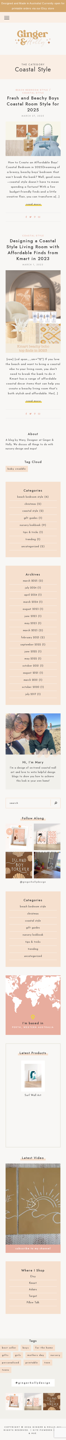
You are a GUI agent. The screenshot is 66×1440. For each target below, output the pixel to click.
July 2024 (31, 588)
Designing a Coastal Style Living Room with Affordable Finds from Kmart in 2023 (33, 250)
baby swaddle (17, 469)
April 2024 (30, 595)
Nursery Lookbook (30, 525)
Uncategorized (30, 546)
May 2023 (31, 623)
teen (47, 1363)
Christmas (30, 504)
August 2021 (30, 673)
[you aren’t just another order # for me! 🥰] (47, 865)
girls (18, 1355)
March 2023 (30, 630)
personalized (10, 1363)
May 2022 (31, 659)
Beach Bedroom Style (32, 90)
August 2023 (31, 609)
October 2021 (31, 666)
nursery (55, 1355)
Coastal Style (33, 93)
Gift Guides (31, 518)
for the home (44, 1348)
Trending (31, 539)
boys (26, 1348)
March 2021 (31, 680)
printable (32, 1363)
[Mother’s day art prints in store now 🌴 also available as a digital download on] (19, 837)
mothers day (35, 1355)
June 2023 (30, 616)
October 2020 (30, 687)
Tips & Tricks (30, 532)
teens (5, 1370)
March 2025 (30, 581)
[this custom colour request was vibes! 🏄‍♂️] (19, 865)
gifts (5, 1355)
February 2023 (30, 637)
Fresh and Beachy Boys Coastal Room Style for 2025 (33, 104)
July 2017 (30, 694)
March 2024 (30, 602)
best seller (9, 1348)
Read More (33, 204)
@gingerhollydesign (33, 882)
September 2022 (30, 645)
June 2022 (30, 651)
